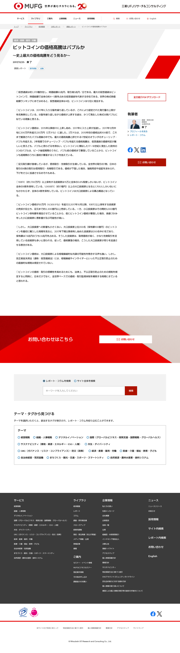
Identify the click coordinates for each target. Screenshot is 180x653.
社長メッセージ (108, 511)
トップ (16, 27)
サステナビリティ (109, 567)
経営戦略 (17, 506)
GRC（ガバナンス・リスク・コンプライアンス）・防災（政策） (38, 534)
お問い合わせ (156, 546)
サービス (19, 500)
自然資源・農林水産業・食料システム (28, 558)
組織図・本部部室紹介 (110, 534)
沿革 (104, 530)
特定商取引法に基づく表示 (112, 572)
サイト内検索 (156, 528)
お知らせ (151, 511)
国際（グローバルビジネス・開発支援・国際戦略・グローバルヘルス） (41, 520)
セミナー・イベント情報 (82, 563)
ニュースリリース (155, 506)
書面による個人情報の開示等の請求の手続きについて (122, 591)
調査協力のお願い (80, 581)
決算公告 (105, 544)
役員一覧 (105, 525)
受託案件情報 (78, 572)
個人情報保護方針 (109, 558)
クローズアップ (79, 525)
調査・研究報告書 (80, 520)
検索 (131, 390)
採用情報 (91, 18)
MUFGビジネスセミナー (82, 567)
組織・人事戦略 (20, 511)
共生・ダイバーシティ (22, 530)
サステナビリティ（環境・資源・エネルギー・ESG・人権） (36, 525)
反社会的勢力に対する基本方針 (114, 581)
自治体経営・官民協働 (22, 548)
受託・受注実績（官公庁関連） (85, 534)
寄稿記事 (76, 544)
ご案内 (77, 556)
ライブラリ (28, 27)
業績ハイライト (108, 548)
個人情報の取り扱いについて (113, 586)
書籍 (75, 548)
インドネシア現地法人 (110, 539)
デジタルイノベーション (23, 516)
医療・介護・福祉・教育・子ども (26, 544)
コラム (75, 516)
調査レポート (71, 27)
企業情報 (107, 500)
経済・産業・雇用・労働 (25, 40)
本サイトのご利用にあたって (47, 628)
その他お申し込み (80, 577)
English (152, 556)
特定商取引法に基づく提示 (73, 628)
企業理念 (105, 520)
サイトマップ (138, 628)
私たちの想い (107, 506)
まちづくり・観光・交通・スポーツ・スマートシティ (34, 553)
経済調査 (42, 27)
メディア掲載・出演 (81, 539)
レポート (76, 511)
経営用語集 (77, 530)
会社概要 (105, 516)
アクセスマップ (108, 553)
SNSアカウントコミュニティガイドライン (118, 577)
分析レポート (55, 27)
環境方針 (105, 563)
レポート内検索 (157, 537)
